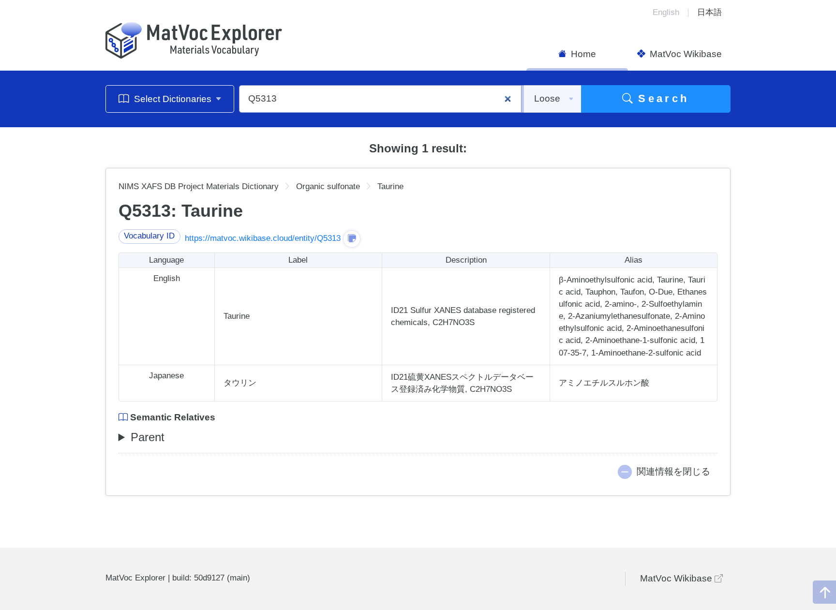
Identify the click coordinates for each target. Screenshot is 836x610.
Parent (147, 437)
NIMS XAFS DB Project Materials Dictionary (199, 186)
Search (661, 98)
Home (582, 54)
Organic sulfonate (328, 186)
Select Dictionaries (173, 99)
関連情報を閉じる (673, 471)
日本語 (709, 12)
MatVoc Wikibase (684, 54)
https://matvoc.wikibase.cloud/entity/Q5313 (263, 238)
